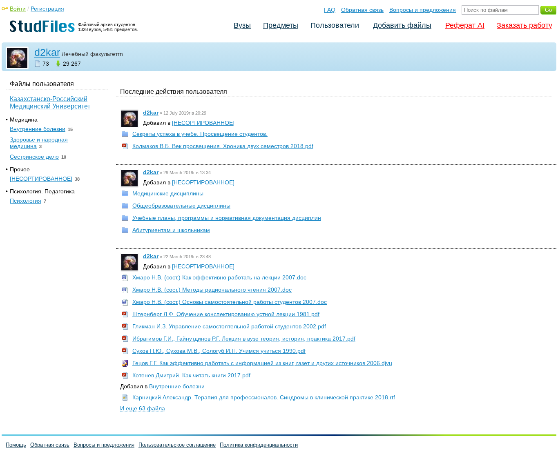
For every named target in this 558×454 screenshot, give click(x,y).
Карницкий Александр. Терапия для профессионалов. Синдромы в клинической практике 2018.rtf (263, 397)
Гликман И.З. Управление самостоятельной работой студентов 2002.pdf (229, 326)
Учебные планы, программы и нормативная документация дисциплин (226, 218)
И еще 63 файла (142, 408)
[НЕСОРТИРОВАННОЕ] (203, 123)
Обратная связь (362, 10)
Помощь (16, 445)
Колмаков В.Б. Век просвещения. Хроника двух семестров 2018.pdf (222, 146)
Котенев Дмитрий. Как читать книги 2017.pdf (191, 375)
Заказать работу (524, 25)
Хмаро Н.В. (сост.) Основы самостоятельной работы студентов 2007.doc (229, 302)
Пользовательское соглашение (177, 445)
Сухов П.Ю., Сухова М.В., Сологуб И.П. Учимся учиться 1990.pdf (219, 351)
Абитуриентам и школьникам (171, 230)
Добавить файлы (402, 25)
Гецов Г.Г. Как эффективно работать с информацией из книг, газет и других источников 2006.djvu (262, 363)
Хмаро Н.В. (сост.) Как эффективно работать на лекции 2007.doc (219, 277)
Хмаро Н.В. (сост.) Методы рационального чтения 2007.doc (212, 289)
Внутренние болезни (177, 386)
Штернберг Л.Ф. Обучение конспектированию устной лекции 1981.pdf (225, 314)
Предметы (280, 25)
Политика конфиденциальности (259, 445)
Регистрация (47, 8)
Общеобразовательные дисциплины (181, 205)
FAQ (329, 10)
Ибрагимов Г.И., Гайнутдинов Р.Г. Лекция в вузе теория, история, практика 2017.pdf (243, 338)
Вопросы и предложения (422, 10)
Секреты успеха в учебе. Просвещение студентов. (200, 134)
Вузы (242, 25)
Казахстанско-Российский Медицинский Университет (50, 102)
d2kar (47, 52)
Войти (18, 8)
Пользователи (334, 25)
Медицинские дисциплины (167, 193)
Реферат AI (464, 25)
